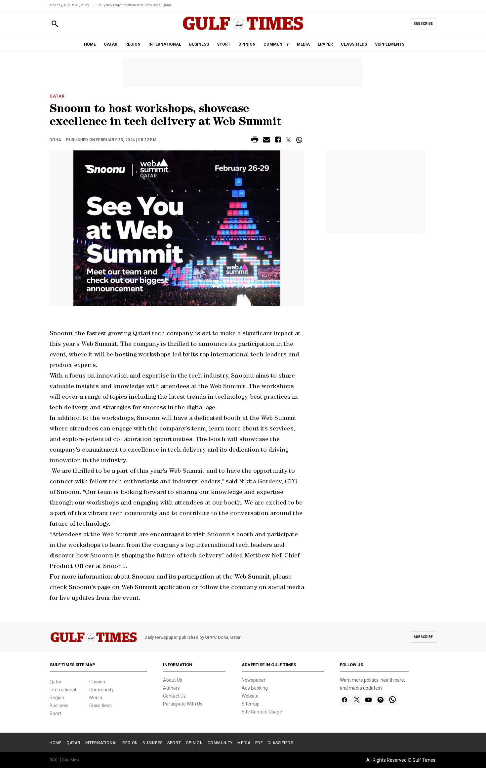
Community (101, 689)
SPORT (223, 44)
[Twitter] (357, 700)
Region (57, 697)
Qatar (57, 96)
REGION (133, 44)
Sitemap (251, 704)
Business (59, 705)
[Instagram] (380, 700)
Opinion (97, 681)
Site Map (70, 759)
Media (95, 697)
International (63, 689)
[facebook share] (278, 141)
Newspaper (253, 680)
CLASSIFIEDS (354, 44)
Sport (55, 713)
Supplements (389, 44)
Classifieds (100, 705)
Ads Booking (255, 688)
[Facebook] (345, 700)
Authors (171, 688)
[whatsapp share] (300, 140)
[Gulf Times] (243, 29)
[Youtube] (368, 700)
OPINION (247, 44)
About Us (172, 680)
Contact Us (174, 696)
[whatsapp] (392, 700)
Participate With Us (182, 704)
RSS (54, 759)
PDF (259, 743)
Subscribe (423, 23)
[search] (55, 24)
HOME (90, 44)
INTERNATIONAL (164, 44)
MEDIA (303, 44)
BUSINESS (199, 44)
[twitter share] (288, 140)
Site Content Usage (262, 711)
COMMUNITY (276, 44)
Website (250, 696)
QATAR (110, 44)
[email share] (266, 141)
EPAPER (325, 44)
